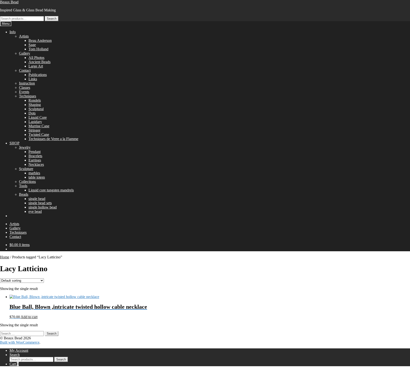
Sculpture (26, 169)
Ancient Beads (39, 62)
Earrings (34, 160)
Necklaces (36, 164)
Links (32, 79)
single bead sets (40, 203)
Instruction (27, 83)
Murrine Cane (38, 126)
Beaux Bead (9, 2)
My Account (18, 350)
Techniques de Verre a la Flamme (53, 139)
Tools (23, 186)
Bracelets (35, 156)
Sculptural (36, 109)
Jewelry (25, 147)
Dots (32, 113)
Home (4, 257)
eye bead (35, 211)
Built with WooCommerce (19, 342)
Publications (37, 75)
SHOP (14, 143)
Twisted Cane (38, 135)
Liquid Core (37, 117)
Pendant (34, 152)
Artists (24, 36)
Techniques (27, 96)
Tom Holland (38, 49)
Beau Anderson (40, 40)
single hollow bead (42, 207)
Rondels (34, 100)
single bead (36, 199)
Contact (25, 70)
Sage (32, 45)
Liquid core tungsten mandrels (51, 190)
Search (51, 18)
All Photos (36, 58)
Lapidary (35, 122)
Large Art (35, 66)
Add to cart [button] (29, 317)
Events (24, 92)
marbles (34, 173)
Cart (14, 364)
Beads (23, 194)
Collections (27, 182)
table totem (36, 177)
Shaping (34, 105)
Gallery (24, 53)
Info (12, 32)
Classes (24, 87)
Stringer (34, 130)
